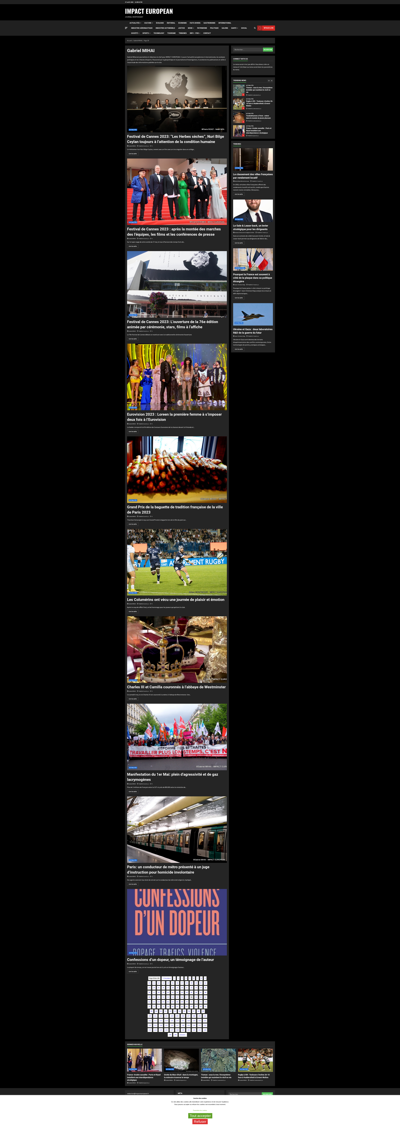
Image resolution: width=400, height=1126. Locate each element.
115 (172, 1021)
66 (168, 1002)
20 (196, 983)
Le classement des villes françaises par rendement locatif (253, 159)
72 (196, 1002)
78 (163, 1006)
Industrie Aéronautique (141, 28)
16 (177, 983)
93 (175, 1011)
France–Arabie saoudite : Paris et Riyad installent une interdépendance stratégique (144, 1077)
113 (161, 1021)
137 (172, 1030)
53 (168, 997)
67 (173, 1002)
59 (196, 997)
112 (155, 1021)
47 (201, 992)
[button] (126, 28)
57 (187, 997)
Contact (207, 33)
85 (196, 1006)
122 (150, 1025)
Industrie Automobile (165, 28)
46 (196, 992)
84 (191, 1006)
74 (205, 1002)
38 (158, 992)
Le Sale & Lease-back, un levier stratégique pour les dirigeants (253, 211)
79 (168, 1006)
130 (194, 1025)
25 (158, 988)
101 (155, 1016)
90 (161, 1011)
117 (183, 1021)
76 (154, 1006)
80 (173, 1006)
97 (194, 1011)
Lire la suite (133, 153)
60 (201, 997)
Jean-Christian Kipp (240, 284)
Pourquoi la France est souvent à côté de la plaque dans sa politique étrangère (253, 259)
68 (177, 1002)
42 (177, 992)
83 (187, 1006)
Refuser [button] (200, 1122)
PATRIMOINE (202, 28)
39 (163, 992)
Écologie (160, 23)
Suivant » (183, 1035)
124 (161, 1025)
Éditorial (171, 23)
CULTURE (147, 23)
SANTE (233, 28)
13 (163, 983)
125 (166, 1025)
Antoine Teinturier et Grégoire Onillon (244, 232)
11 (154, 983)
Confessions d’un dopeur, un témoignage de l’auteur (170, 959)
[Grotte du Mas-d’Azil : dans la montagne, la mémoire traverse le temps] (181, 1060)
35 (205, 988)
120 (199, 1021)
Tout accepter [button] (200, 1116)
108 (194, 1016)
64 (158, 1002)
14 (168, 983)
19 (191, 983)
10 (149, 983)
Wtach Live (268, 28)
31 (187, 988)
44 (187, 992)
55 (177, 997)
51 (158, 997)
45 (191, 992)
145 (175, 1035)
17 (182, 983)
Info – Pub (194, 33)
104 (172, 1016)
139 (183, 1030)
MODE (190, 28)
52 (163, 997)
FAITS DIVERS (195, 23)
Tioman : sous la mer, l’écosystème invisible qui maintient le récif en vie (239, 104)
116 (177, 1021)
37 (154, 992)
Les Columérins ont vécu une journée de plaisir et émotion (175, 599)
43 (182, 992)
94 (180, 1011)
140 (188, 1030)
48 (205, 992)
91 (165, 1011)
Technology (159, 33)
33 (196, 988)
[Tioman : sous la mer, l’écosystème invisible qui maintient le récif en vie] (218, 1060)
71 (191, 1002)
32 (191, 988)
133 (150, 1030)
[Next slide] (271, 80)
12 (158, 983)
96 (189, 1011)
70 (187, 1002)
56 (182, 997)
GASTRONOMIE (209, 23)
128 (183, 1025)
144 (170, 1035)
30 (182, 988)
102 (161, 1016)
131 (199, 1025)
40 (168, 992)
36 (149, 992)
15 (173, 983)
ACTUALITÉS (135, 23)
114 (166, 1021)
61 (205, 997)
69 (182, 1002)
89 (156, 1011)
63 (154, 1002)
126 (172, 1025)
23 (149, 988)
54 (173, 997)
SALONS (225, 28)
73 (201, 1002)
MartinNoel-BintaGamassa (242, 181)
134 (155, 1030)
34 (201, 988)
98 (198, 1011)
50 (154, 997)
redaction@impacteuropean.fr (138, 1093)
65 (163, 1002)
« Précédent (166, 978)
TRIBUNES (183, 33)
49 (149, 997)
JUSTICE (181, 28)
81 (177, 1006)
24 (154, 988)
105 (177, 1016)
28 (173, 988)
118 (188, 1021)
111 (150, 1021)
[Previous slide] (269, 80)
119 (194, 1021)
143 (205, 1030)
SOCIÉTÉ (134, 33)
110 (205, 1016)
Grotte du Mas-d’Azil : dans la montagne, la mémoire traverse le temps (239, 90)
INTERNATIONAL (224, 23)
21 (201, 983)
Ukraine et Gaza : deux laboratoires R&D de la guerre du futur (253, 314)
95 (184, 1011)
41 (173, 992)
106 (183, 1016)
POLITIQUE (214, 28)
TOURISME (171, 33)
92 (170, 1011)
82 (182, 1006)
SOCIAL (244, 28)
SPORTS (145, 33)
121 (205, 1021)
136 (166, 1030)
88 (151, 1011)
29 (177, 988)
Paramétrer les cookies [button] (200, 1110)
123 (155, 1025)
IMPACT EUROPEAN (149, 11)
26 (163, 988)
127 (177, 1025)
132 (205, 1025)
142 (199, 1030)
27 (168, 988)
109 (199, 1016)
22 (205, 983)
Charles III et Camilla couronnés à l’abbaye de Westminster (176, 687)
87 (205, 1006)
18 (187, 983)
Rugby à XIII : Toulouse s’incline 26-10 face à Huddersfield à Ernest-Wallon (239, 117)
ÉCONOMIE (182, 23)
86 (201, 1006)
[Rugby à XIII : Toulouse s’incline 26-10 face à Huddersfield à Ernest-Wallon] (255, 1060)
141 (194, 1030)
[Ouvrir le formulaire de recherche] (255, 28)
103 (166, 1016)
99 (203, 1011)
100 (150, 1016)
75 (149, 1006)
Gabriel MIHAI (132, 146)
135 (161, 1030)
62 (149, 1002)
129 (188, 1025)
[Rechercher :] (248, 50)
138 (177, 1030)
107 (188, 1016)
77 (158, 1006)
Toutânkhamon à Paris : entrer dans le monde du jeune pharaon (239, 131)
